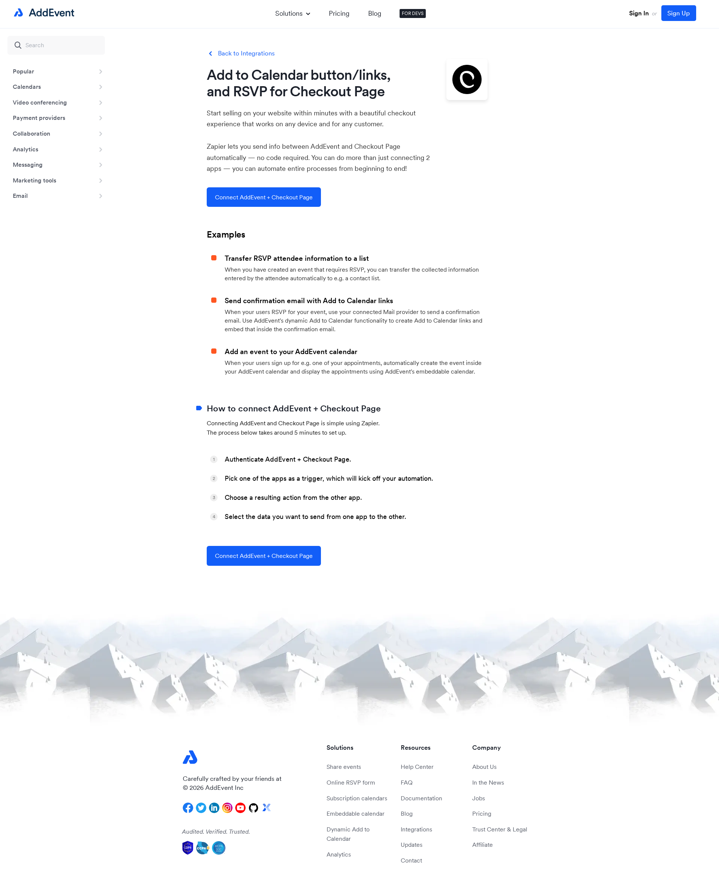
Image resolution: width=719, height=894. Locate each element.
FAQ (407, 782)
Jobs (478, 798)
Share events (344, 766)
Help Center (417, 766)
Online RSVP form (351, 782)
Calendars (27, 86)
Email (20, 195)
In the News (488, 782)
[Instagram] (227, 808)
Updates (411, 844)
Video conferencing (40, 102)
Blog (374, 13)
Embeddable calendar (356, 813)
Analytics (25, 149)
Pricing (339, 13)
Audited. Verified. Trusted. (216, 831)
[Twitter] (201, 808)
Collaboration (31, 133)
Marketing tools (34, 180)
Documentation (421, 798)
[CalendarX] (266, 808)
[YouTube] (240, 808)
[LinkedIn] (214, 808)
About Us (484, 766)
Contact (411, 860)
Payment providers (39, 117)
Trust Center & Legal (499, 829)
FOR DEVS (413, 13)
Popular (23, 71)
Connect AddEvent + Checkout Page (264, 197)
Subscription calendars (357, 798)
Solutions (289, 13)
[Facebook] (188, 808)
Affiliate (482, 844)
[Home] (42, 13)
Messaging (28, 164)
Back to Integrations (246, 53)
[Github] (253, 808)
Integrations (416, 829)
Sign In (639, 13)
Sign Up (678, 13)
